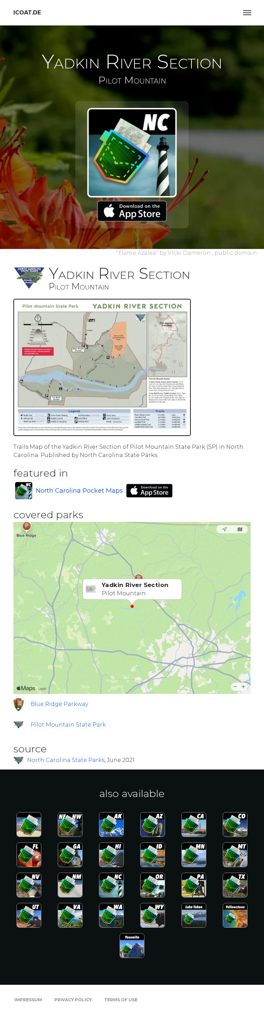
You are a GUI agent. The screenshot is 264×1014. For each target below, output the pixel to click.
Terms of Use (121, 999)
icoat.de (27, 12)
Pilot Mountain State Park (68, 724)
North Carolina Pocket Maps (79, 490)
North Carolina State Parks (65, 760)
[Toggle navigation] (247, 13)
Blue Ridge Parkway (59, 704)
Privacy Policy (73, 999)
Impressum (28, 999)
